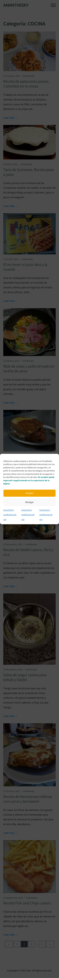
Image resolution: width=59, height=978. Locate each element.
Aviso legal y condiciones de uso (9, 515)
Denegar (29, 502)
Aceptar (29, 493)
